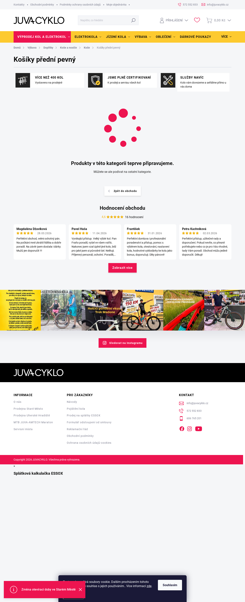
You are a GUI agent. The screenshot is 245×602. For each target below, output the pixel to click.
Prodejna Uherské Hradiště (32, 415)
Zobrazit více (122, 268)
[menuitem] (42, 37)
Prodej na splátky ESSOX (83, 415)
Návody (72, 401)
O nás (17, 401)
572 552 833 (194, 410)
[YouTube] (198, 428)
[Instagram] (189, 428)
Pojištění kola (76, 408)
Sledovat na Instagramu (126, 342)
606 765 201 (194, 418)
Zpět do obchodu (125, 191)
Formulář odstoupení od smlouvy (89, 422)
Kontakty (19, 4)
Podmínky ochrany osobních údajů (80, 4)
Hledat (133, 20)
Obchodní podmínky (42, 4)
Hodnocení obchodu (122, 208)
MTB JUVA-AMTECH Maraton (33, 422)
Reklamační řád (77, 429)
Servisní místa (23, 429)
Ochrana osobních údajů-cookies (89, 442)
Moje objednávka (116, 4)
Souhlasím (170, 585)
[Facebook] (182, 428)
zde (149, 586)
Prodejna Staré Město (28, 408)
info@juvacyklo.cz (197, 403)
